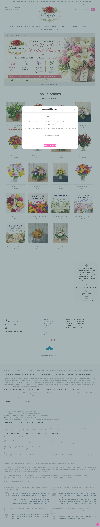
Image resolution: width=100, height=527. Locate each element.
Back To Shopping (50, 145)
